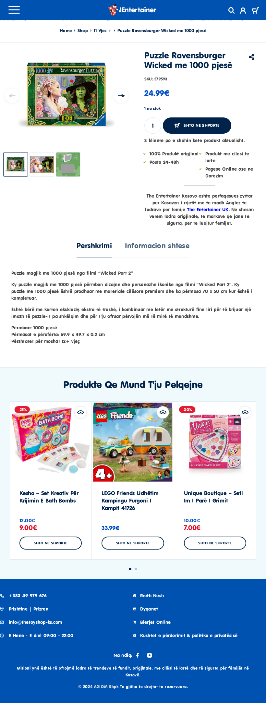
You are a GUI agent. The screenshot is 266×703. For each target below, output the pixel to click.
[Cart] (255, 11)
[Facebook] (137, 655)
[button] (130, 569)
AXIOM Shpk (106, 686)
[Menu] (14, 9)
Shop (83, 30)
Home (66, 30)
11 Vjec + (103, 30)
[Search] (231, 10)
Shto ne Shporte (201, 125)
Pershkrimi (94, 245)
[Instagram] (149, 655)
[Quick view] (80, 412)
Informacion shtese (157, 245)
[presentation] (12, 96)
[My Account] (243, 11)
